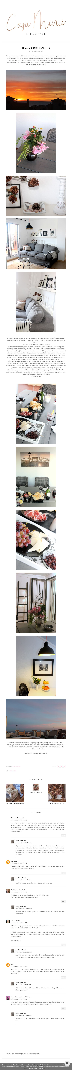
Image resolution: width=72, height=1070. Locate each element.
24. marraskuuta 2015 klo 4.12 (19, 863)
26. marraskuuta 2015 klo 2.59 (19, 999)
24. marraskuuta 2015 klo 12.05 (24, 952)
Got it (41, 1068)
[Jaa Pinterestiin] (64, 766)
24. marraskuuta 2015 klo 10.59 (19, 923)
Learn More (33, 1068)
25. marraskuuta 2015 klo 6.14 (24, 985)
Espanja (13, 771)
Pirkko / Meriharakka (18, 818)
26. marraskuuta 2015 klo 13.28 (24, 1015)
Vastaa (63, 836)
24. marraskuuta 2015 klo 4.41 (24, 843)
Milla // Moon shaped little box (21, 997)
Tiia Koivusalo (15, 920)
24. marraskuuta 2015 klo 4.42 (24, 880)
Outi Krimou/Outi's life (18, 890)
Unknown (14, 861)
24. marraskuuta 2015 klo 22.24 (19, 966)
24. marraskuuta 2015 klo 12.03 (24, 908)
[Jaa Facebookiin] (58, 766)
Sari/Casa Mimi (21, 841)
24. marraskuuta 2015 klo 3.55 (19, 820)
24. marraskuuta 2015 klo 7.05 (19, 892)
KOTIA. (13, 964)
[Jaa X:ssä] (61, 766)
